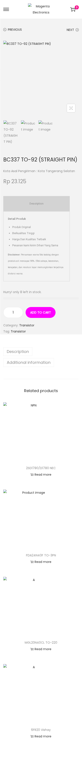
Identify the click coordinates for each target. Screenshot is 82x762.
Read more (43, 474)
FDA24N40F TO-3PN (41, 555)
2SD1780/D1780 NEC (41, 468)
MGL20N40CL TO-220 (41, 642)
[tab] (41, 351)
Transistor (26, 325)
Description (18, 351)
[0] (72, 9)
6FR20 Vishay (41, 730)
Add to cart (40, 312)
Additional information (29, 362)
